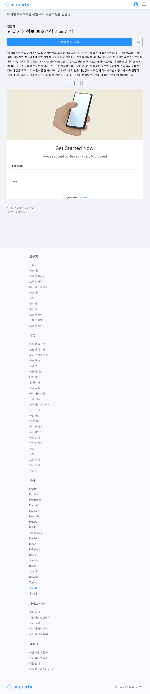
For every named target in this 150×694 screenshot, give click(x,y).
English (33, 488)
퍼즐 (31, 448)
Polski (32, 527)
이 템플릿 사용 (69, 42)
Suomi (33, 571)
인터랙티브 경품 (38, 657)
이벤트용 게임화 (38, 652)
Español (33, 494)
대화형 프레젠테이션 (41, 668)
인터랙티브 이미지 (39, 404)
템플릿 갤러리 (37, 275)
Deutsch (34, 516)
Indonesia (34, 549)
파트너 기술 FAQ (38, 633)
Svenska (34, 560)
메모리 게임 (36, 371)
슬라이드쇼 (35, 432)
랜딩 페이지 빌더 (38, 349)
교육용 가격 (36, 281)
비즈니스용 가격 (38, 286)
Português (35, 499)
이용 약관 (34, 611)
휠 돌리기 (34, 382)
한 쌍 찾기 (35, 421)
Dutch (32, 544)
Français (34, 505)
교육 (31, 264)
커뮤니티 (34, 292)
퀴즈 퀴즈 (34, 360)
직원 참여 (34, 663)
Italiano (33, 521)
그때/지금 (35, 398)
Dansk (32, 566)
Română (34, 577)
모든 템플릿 (36, 325)
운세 (31, 454)
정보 (31, 298)
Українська (36, 533)
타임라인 (34, 415)
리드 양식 (34, 437)
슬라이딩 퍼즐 (37, 393)
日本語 (33, 593)
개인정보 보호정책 (39, 617)
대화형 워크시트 (38, 343)
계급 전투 (34, 465)
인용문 (33, 470)
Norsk (32, 555)
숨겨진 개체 (36, 426)
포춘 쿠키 (34, 410)
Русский (34, 510)
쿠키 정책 (34, 622)
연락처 (33, 303)
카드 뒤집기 (36, 443)
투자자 (33, 309)
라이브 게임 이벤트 (40, 354)
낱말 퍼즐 (34, 387)
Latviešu (34, 538)
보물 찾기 (34, 459)
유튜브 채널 (36, 320)
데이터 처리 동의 (38, 628)
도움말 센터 (36, 314)
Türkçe (33, 582)
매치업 (33, 376)
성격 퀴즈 (34, 365)
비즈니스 (34, 270)
